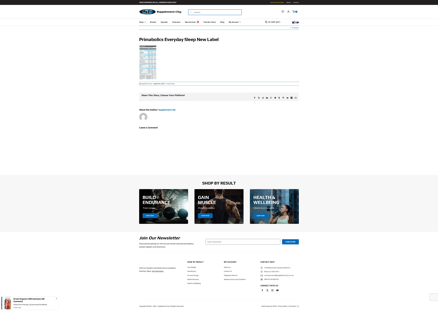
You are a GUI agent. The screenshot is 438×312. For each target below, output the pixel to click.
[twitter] (267, 290)
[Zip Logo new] (295, 22)
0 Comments (170, 84)
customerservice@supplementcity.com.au (279, 275)
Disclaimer (292, 306)
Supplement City (146, 84)
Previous (295, 28)
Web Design (266, 306)
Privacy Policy (282, 306)
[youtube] (277, 290)
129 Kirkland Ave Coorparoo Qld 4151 (277, 268)
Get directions (157, 271)
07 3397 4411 (274, 271)
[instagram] (272, 290)
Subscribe (290, 242)
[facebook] (262, 290)
